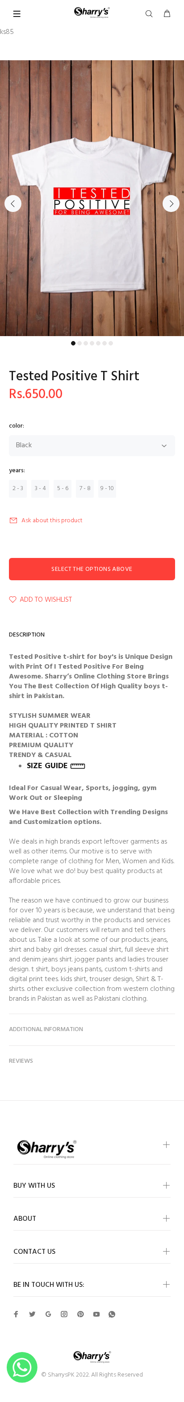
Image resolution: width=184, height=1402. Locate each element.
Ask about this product (52, 521)
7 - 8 (85, 488)
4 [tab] (92, 343)
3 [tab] (86, 343)
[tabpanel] (92, 198)
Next (171, 203)
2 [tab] (79, 343)
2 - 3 (18, 488)
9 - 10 (107, 488)
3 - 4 (40, 488)
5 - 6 (62, 488)
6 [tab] (104, 343)
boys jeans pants (76, 969)
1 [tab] (73, 343)
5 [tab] (98, 343)
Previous (12, 203)
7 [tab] (111, 343)
